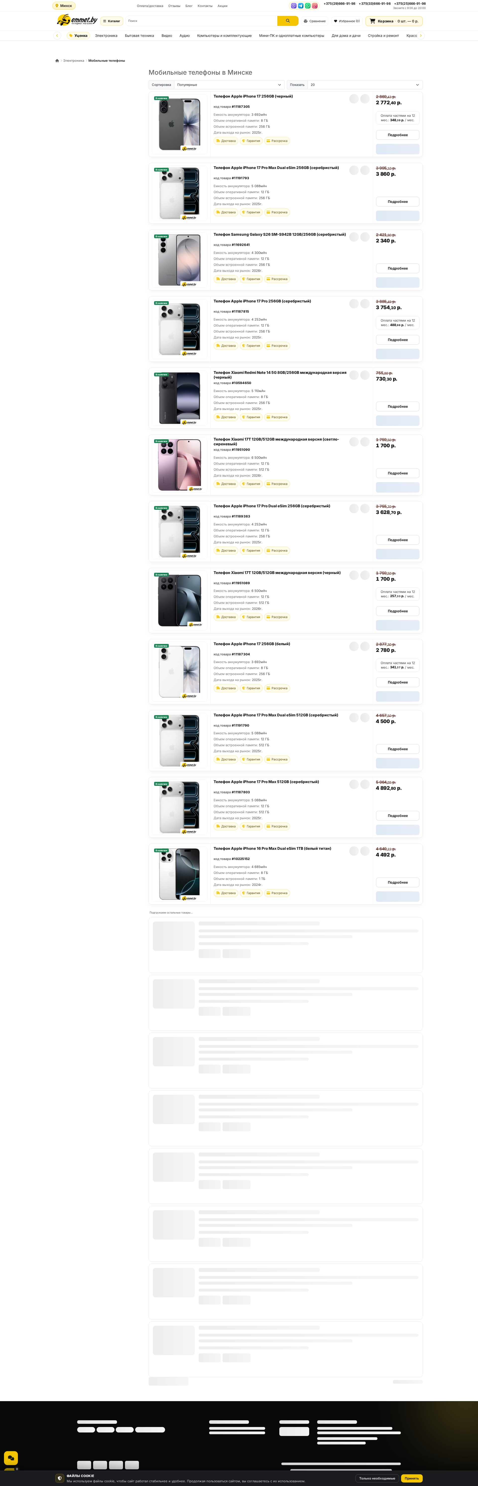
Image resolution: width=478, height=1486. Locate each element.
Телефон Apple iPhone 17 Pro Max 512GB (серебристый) (266, 781)
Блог (189, 6)
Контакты (205, 6)
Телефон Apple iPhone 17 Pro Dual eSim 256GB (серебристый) (272, 506)
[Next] (421, 36)
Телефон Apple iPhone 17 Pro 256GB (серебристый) (262, 301)
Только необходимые (377, 1478)
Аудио (184, 35)
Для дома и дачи (346, 35)
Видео (167, 35)
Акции (223, 6)
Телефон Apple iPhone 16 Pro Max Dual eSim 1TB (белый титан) (272, 848)
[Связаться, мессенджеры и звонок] (11, 1458)
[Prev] (57, 36)
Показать (297, 85)
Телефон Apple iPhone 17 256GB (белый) (252, 643)
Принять (412, 1478)
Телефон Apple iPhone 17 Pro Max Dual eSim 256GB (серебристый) (276, 167)
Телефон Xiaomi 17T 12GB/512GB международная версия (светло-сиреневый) (276, 441)
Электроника (106, 35)
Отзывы (174, 6)
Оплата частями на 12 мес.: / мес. (398, 118)
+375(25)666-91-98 (410, 3)
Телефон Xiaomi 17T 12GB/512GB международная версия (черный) (277, 572)
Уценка (80, 35)
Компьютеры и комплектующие (224, 35)
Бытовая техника (139, 35)
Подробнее (398, 135)
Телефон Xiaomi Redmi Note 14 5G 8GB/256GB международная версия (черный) (280, 375)
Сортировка (161, 85)
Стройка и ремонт (383, 35)
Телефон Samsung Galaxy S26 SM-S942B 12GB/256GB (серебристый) (280, 234)
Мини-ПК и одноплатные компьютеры (291, 35)
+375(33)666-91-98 (374, 3)
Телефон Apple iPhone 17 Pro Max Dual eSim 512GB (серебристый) (276, 715)
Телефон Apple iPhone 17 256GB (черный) (253, 96)
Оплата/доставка (150, 6)
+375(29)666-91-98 (339, 3)
